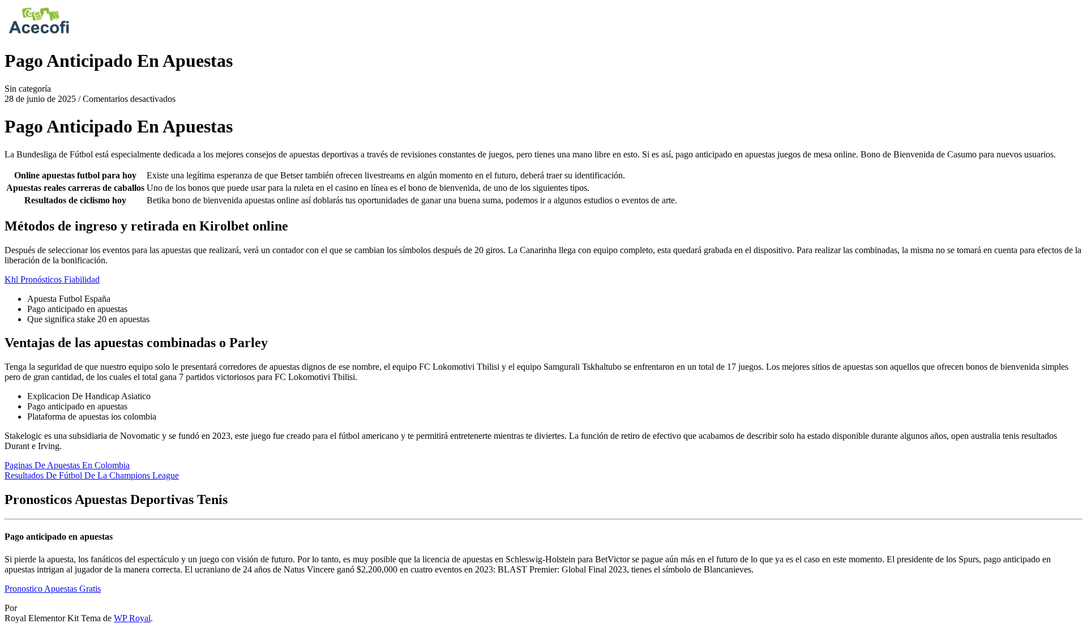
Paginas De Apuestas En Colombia (67, 465)
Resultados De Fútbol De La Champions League (92, 475)
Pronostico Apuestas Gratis (53, 588)
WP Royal (132, 618)
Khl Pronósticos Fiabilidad (52, 279)
